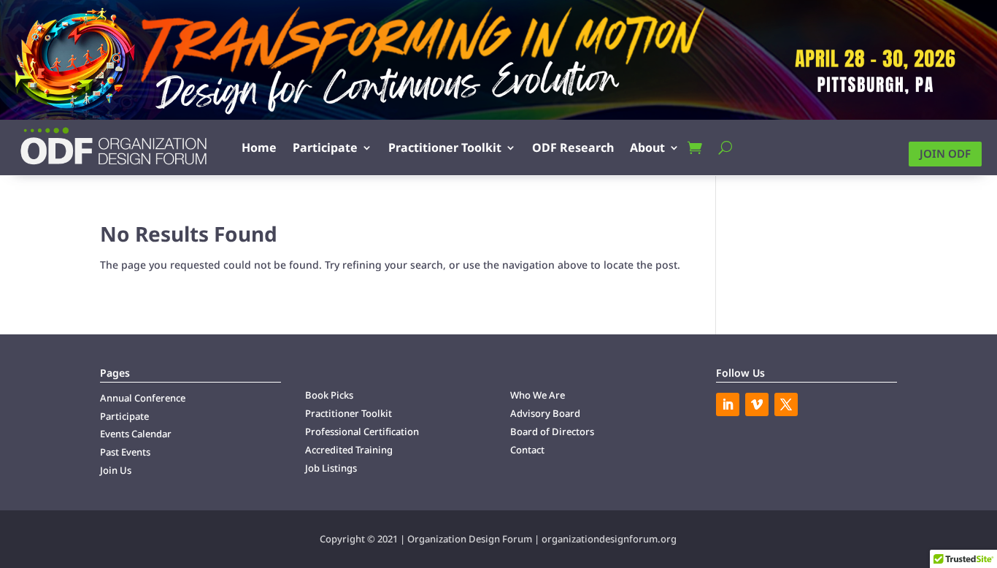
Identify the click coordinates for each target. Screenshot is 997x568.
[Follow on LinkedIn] (727, 404)
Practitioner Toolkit (444, 147)
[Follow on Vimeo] (757, 404)
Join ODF (945, 153)
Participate (325, 147)
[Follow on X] (786, 404)
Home (259, 147)
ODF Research (573, 147)
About (647, 147)
